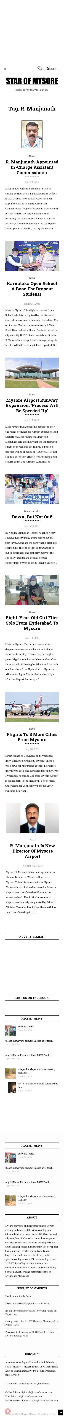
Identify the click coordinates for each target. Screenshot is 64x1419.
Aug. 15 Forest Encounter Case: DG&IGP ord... (27, 1055)
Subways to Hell (26, 1026)
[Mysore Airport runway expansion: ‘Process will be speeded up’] (32, 386)
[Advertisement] (32, 32)
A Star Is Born (23, 1296)
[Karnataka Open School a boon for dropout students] (32, 270)
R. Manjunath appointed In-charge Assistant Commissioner (32, 167)
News (32, 156)
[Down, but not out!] (32, 503)
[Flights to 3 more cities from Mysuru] (32, 721)
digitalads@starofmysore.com (36, 1392)
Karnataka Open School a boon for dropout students (32, 289)
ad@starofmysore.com (30, 1396)
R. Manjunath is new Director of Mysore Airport (32, 851)
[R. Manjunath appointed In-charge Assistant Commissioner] (32, 148)
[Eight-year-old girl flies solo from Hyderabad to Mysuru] (32, 604)
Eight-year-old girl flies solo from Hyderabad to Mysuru (32, 623)
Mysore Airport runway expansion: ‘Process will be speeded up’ (32, 405)
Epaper (53, 68)
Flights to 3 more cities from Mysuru (32, 737)
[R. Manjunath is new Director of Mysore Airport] (32, 832)
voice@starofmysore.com (44, 1400)
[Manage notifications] (8, 1411)
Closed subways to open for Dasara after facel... (29, 1040)
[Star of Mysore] (32, 81)
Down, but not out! (32, 517)
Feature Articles (32, 511)
